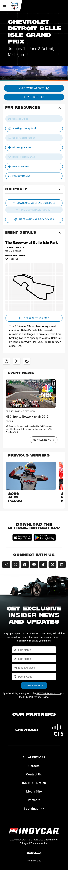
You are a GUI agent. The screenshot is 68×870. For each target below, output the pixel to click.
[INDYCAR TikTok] (43, 564)
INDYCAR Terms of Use (48, 693)
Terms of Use (34, 860)
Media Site (34, 791)
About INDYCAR (34, 757)
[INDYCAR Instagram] (6, 564)
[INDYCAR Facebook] (25, 564)
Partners (34, 800)
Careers (34, 766)
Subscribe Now (34, 685)
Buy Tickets (31, 96)
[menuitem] (34, 118)
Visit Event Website (31, 88)
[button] (34, 109)
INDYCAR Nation (34, 783)
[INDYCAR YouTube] (34, 564)
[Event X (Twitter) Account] (16, 361)
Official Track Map (36, 318)
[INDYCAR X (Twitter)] (15, 564)
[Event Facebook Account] (27, 361)
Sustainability (34, 808)
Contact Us (34, 774)
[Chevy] (27, 729)
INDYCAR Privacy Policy (35, 696)
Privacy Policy (34, 852)
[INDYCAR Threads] (52, 564)
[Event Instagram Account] (6, 361)
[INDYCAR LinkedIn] (62, 564)
